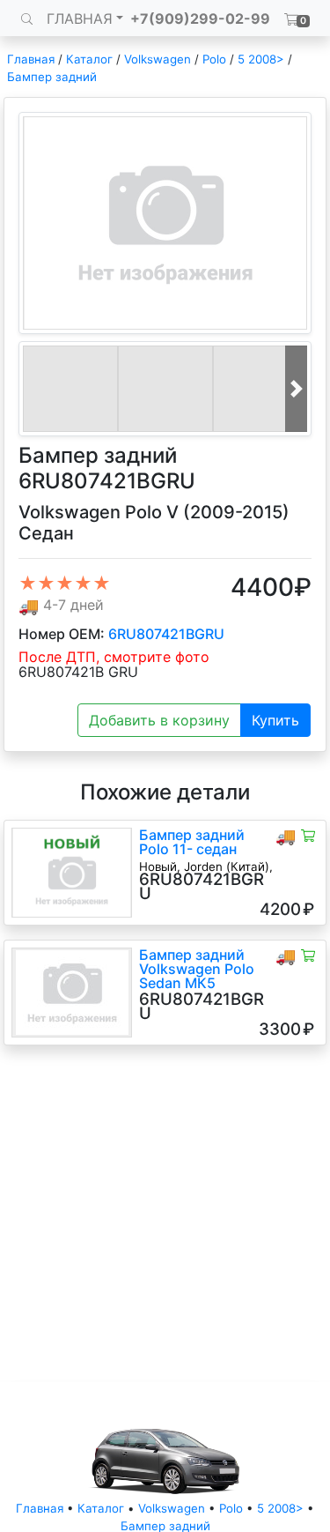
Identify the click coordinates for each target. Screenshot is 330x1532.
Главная (31, 59)
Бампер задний (52, 77)
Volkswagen (157, 59)
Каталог (89, 59)
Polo (214, 59)
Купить (275, 720)
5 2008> (261, 59)
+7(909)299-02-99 (200, 18)
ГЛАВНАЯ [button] (80, 18)
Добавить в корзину (159, 720)
